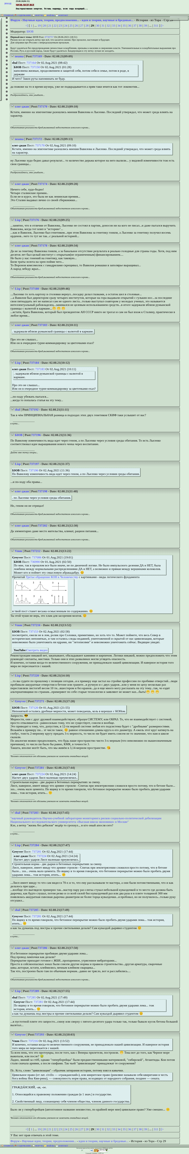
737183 (42, 325)
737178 (42, 245)
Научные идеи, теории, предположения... (51, 20)
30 (97, 25)
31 (103, 25)
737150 (35, 67)
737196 (36, 435)
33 (113, 25)
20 (44, 25)
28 (87, 25)
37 (134, 25)
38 (140, 25)
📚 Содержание (22, 15)
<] (26, 25)
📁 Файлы (49, 15)
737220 (34, 675)
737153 (33, 631)
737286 (42, 948)
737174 (42, 184)
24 (65, 25)
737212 (35, 551)
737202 (42, 525)
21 (49, 25)
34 (118, 25)
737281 (39, 767)
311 (156, 25)
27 (81, 25)
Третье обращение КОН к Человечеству (52, 577)
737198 (42, 491)
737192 (33, 409)
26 (76, 25)
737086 (36, 557)
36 (129, 25)
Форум (15, 20)
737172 (37, 139)
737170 (42, 106)
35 (124, 25)
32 (108, 25)
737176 (34, 220)
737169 (37, 56)
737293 (39, 1034)
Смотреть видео (37, 650)
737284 (34, 845)
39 (145, 25)
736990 (35, 562)
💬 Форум (37, 15)
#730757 (49, 37)
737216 (35, 625)
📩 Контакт (62, 15)
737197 (34, 464)
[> (162, 25)
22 (55, 25)
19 (39, 25)
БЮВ (30, 31)
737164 (31, 62)
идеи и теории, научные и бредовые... (107, 20)
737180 (34, 288)
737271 (39, 701)
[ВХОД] (7, 3)
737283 (33, 812)
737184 (34, 362)
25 (71, 25)
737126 (33, 707)
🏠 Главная (7, 15)
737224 (40, 774)
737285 (33, 910)
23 (60, 25)
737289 (34, 991)
